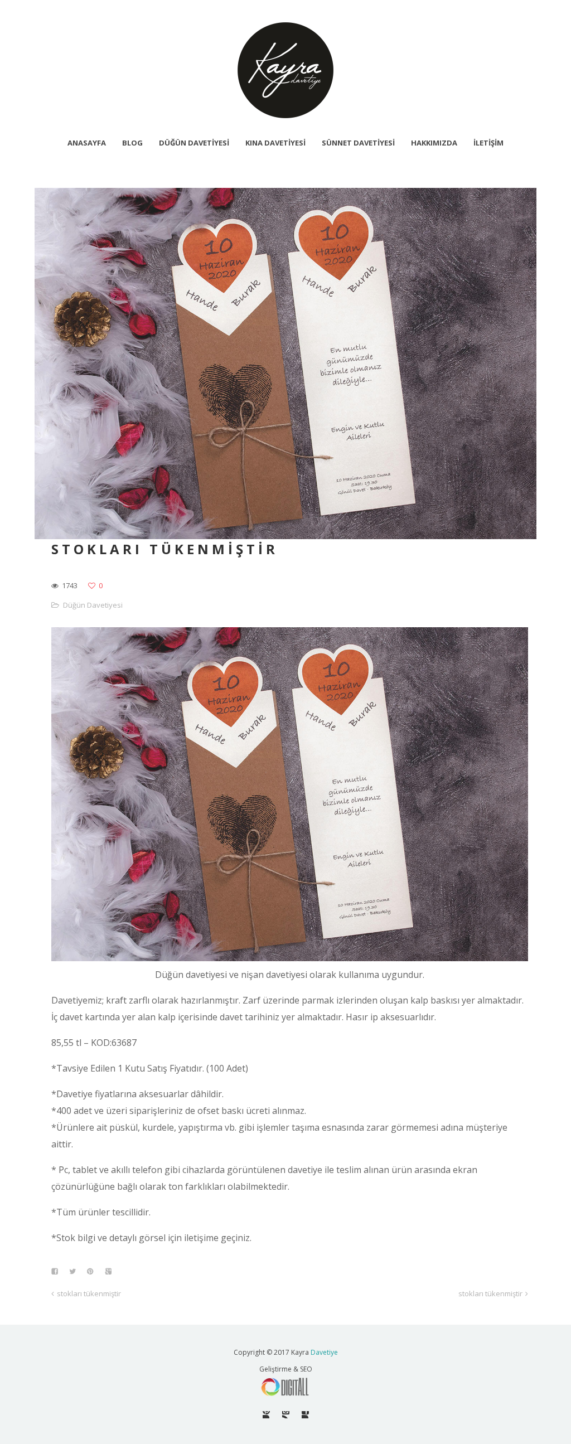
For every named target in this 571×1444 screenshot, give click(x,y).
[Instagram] (285, 1414)
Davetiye (324, 1352)
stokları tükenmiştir (89, 1293)
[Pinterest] (266, 1414)
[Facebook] (305, 1414)
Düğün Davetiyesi (93, 605)
